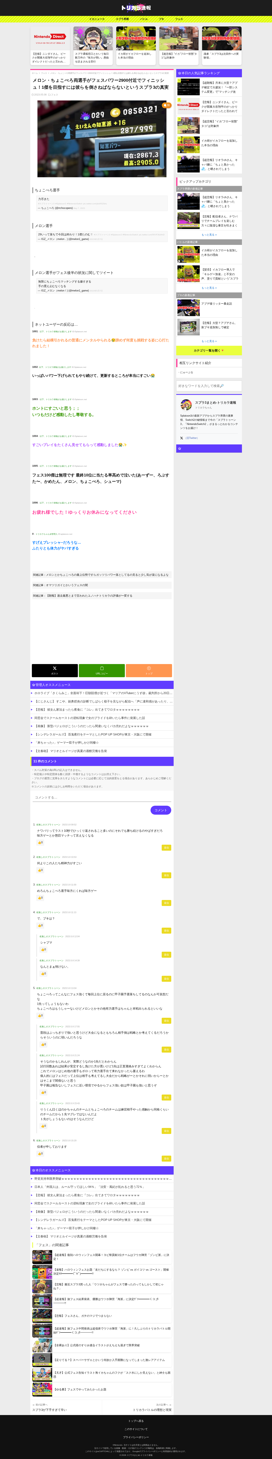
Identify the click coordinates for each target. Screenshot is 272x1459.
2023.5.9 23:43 (72, 1103)
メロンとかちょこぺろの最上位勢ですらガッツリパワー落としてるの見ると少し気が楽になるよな (107, 574)
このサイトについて (136, 1429)
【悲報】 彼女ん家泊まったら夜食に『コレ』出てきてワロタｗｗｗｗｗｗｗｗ (87, 709)
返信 (166, 847)
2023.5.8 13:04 (69, 988)
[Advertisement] (102, 632)
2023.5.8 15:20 (69, 1140)
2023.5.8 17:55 (72, 1026)
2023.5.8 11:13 (69, 912)
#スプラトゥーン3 (46, 204)
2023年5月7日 (96, 239)
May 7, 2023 (79, 208)
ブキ (161, 19)
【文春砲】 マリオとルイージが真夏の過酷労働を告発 (70, 751)
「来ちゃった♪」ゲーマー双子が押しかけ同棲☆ (66, 742)
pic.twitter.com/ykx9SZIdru (95, 204)
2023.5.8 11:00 (69, 884)
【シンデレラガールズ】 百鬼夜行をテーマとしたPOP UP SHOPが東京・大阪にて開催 (93, 734)
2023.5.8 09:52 (69, 824)
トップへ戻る (136, 1420)
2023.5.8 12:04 (72, 936)
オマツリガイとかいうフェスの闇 (67, 585)
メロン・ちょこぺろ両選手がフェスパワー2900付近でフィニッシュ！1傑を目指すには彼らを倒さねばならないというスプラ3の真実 (109, 73)
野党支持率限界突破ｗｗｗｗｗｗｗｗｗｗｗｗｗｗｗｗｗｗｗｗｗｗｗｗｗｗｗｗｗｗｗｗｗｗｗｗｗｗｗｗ (104, 1178)
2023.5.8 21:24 (72, 1055)
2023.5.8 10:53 (69, 857)
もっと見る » (209, 234)
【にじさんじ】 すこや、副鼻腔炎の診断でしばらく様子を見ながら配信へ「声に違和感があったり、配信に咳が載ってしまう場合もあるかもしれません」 (104, 701)
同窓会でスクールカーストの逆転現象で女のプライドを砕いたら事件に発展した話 (89, 718)
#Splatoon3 (60, 204)
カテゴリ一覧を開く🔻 (209, 350)
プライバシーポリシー (136, 1437)
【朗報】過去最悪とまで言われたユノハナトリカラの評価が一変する (89, 595)
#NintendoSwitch (74, 204)
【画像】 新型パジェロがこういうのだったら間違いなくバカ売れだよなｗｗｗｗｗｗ (91, 726)
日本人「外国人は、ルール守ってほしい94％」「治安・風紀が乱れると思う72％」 (89, 1186)
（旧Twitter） (191, 437)
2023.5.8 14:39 (72, 960)
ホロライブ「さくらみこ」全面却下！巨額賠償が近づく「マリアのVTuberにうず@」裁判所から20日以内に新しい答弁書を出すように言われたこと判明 (104, 693)
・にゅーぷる (185, 372)
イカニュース (97, 19)
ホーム (35, 73)
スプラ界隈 (122, 19)
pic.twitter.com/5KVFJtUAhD (151, 235)
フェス (179, 19)
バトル (144, 19)
